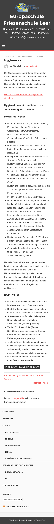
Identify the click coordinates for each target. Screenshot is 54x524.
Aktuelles (39, 57)
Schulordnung (13, 445)
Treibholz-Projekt (40, 383)
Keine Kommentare (25, 57)
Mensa (8, 452)
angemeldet (19, 398)
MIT (6, 478)
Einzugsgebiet (12, 432)
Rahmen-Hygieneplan (29, 367)
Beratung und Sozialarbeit (17, 465)
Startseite (8, 411)
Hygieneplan (11, 367)
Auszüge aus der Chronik (18, 458)
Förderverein (10, 485)
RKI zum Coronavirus (17, 507)
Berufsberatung (14, 472)
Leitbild (9, 439)
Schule (6, 425)
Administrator (32, 66)
